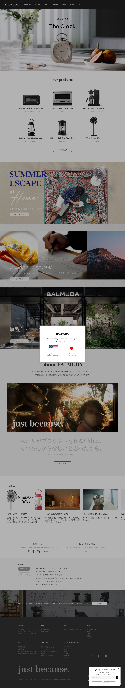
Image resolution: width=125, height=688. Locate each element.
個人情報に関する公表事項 (109, 681)
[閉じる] (118, 668)
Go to (53, 354)
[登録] (117, 677)
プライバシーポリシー (97, 681)
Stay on (72, 354)
